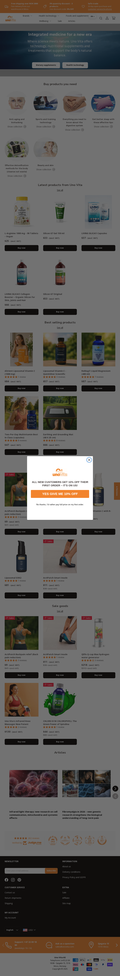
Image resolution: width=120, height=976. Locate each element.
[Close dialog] (89, 459)
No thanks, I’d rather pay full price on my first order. (60, 504)
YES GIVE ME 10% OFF (60, 494)
